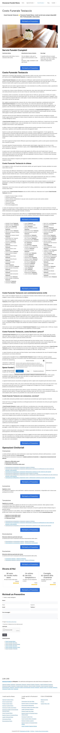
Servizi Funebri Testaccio (34, 686)
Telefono (33, 607)
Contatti (53, 2)
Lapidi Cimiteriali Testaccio (46, 684)
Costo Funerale (40, 2)
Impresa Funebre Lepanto (28, 720)
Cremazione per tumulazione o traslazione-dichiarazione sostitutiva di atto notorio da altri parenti (28, 471)
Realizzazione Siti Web (25, 731)
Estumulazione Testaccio (8, 687)
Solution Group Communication (41, 731)
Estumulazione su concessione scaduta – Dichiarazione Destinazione (21, 542)
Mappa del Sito (44, 699)
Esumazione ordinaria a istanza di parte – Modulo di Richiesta (19, 560)
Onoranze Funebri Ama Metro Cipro (30, 707)
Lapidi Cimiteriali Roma (7, 717)
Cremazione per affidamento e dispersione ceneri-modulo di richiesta (21, 473)
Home (23, 2)
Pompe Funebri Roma (7, 703)
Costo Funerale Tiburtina (11, 642)
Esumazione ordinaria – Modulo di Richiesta (15, 558)
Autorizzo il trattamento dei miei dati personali (12, 624)
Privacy (42, 701)
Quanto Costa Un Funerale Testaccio (48, 687)
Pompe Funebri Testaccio (22, 686)
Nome (3, 604)
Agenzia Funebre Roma (7, 699)
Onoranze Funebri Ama (27, 716)
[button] (43, 360)
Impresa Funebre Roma (7, 705)
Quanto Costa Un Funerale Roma (10, 715)
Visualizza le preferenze (38, 371)
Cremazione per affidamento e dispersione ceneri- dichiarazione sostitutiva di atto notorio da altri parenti (30, 477)
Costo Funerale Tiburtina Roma (12, 644)
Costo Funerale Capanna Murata (29, 726)
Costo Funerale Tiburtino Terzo (12, 647)
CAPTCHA (4, 626)
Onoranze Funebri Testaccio (9, 686)
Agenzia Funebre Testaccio (8, 684)
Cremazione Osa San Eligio (28, 701)
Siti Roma (32, 731)
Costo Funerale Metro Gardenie (29, 718)
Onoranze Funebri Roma (11, 3)
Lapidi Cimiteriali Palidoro (28, 709)
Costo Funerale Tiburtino (11, 645)
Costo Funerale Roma (10, 641)
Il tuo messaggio (6, 612)
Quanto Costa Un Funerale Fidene (30, 703)
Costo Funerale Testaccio (47, 686)
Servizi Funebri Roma (7, 701)
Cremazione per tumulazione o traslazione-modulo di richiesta (20, 467)
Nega (28, 371)
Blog (48, 2)
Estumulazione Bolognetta (28, 705)
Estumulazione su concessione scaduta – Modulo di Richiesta (19, 541)
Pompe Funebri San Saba (28, 711)
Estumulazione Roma (7, 721)
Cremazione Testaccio (21, 684)
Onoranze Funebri (6, 681)
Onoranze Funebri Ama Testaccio (10, 689)
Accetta (19, 371)
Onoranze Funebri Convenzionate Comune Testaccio (27, 687)
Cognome (33, 604)
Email (3, 607)
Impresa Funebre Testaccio (33, 684)
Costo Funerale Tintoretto (11, 648)
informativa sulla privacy (11, 621)
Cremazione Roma (6, 719)
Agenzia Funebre (30, 2)
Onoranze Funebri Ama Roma (9, 707)
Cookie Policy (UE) (45, 703)
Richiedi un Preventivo (30, 21)
